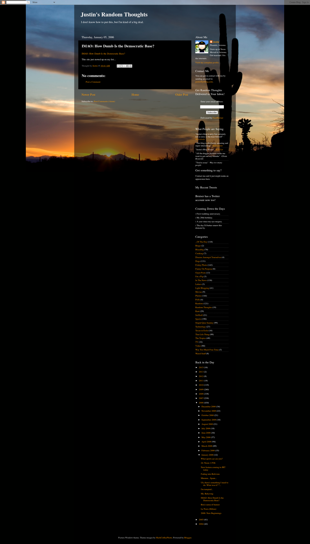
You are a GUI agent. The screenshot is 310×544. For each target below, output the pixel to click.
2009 (201, 389)
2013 (201, 371)
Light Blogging (202, 287)
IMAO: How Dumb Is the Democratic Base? (103, 53)
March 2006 (207, 445)
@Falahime (217, 145)
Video (198, 345)
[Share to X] (124, 66)
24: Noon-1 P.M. (208, 462)
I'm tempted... (207, 489)
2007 (201, 398)
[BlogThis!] (121, 66)
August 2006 (207, 424)
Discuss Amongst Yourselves (208, 257)
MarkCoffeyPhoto (164, 537)
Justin (216, 41)
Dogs (197, 261)
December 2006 (209, 406)
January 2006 (208, 454)
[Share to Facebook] (127, 66)
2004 (201, 523)
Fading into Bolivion (210, 473)
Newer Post (88, 94)
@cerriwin (200, 139)
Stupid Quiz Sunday (204, 322)
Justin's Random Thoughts (114, 14)
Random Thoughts (203, 307)
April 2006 (207, 441)
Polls (197, 299)
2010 (201, 384)
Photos (198, 295)
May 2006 (206, 437)
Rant (197, 311)
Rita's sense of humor (210, 504)
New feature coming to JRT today (213, 468)
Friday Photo (201, 264)
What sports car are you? (212, 458)
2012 (201, 376)
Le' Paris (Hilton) (208, 508)
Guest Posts (200, 272)
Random (199, 303)
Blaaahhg (199, 249)
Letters (198, 284)
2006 (201, 402)
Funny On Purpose (203, 268)
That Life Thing (202, 334)
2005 (201, 519)
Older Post (181, 94)
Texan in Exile (201, 330)
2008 (201, 393)
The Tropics (200, 338)
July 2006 (206, 428)
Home (135, 94)
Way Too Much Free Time (207, 349)
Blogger (187, 537)
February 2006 (208, 450)
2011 (201, 380)
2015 (201, 367)
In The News (201, 280)
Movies (198, 291)
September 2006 (209, 419)
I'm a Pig (199, 276)
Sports (198, 318)
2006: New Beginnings (211, 513)
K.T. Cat (219, 149)
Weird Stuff (200, 353)
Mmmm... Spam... (209, 478)
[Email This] (118, 66)
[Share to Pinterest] (130, 66)
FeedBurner (218, 117)
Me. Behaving (207, 493)
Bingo (198, 245)
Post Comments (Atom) (104, 101)
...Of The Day (201, 241)
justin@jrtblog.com (204, 81)
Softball (199, 315)
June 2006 (206, 432)
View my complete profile (207, 62)
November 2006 (209, 410)
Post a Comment (93, 81)
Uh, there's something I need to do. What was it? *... (214, 484)
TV (196, 341)
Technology (200, 326)
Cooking (199, 253)
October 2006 (208, 415)
